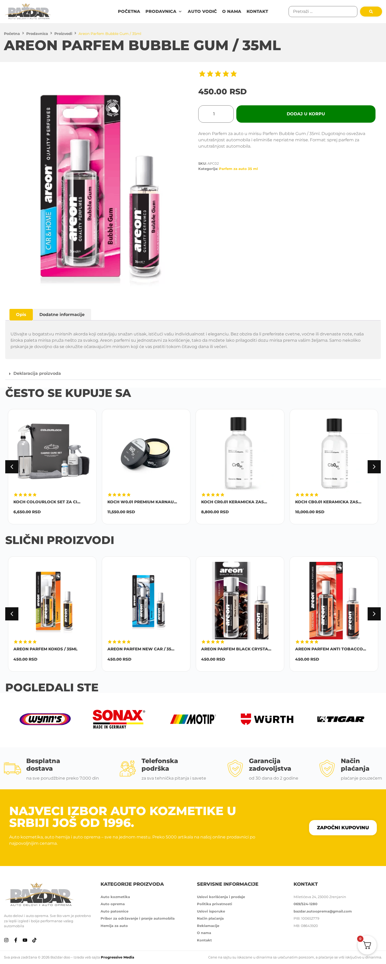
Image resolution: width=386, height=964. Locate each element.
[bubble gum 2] (99, 185)
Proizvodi (63, 33)
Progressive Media (117, 957)
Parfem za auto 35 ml (238, 169)
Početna (12, 33)
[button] (164, 11)
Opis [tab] (21, 314)
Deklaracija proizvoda (37, 373)
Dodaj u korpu (306, 113)
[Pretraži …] (323, 11)
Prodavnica (37, 33)
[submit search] (371, 12)
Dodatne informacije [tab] (62, 314)
